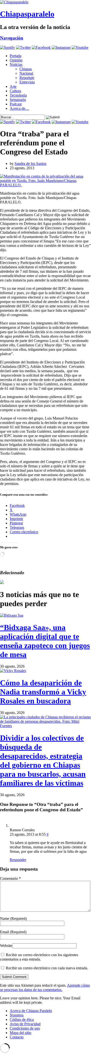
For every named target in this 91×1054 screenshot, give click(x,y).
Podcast (16, 104)
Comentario (10, 878)
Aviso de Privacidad (25, 1024)
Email (13, 932)
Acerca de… (19, 108)
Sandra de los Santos (30, 163)
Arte (13, 86)
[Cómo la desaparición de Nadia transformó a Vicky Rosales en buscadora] (13, 671)
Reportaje (26, 78)
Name (13, 918)
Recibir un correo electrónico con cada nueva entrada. (47, 968)
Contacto (17, 1037)
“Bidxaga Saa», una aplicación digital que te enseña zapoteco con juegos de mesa (45, 641)
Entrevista (27, 82)
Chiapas (25, 69)
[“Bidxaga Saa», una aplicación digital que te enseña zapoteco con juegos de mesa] (11, 615)
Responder (18, 860)
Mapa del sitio (20, 1033)
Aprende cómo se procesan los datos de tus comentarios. (45, 987)
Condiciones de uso (25, 1028)
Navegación (11, 37)
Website (6, 946)
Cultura (15, 91)
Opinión (16, 60)
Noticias (16, 64)
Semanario (18, 100)
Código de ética (22, 1019)
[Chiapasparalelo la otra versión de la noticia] (45, 2)
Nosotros (17, 1015)
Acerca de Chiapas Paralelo (31, 1011)
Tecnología (18, 95)
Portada (15, 56)
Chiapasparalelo (27, 14)
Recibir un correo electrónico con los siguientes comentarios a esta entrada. (39, 957)
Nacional (26, 73)
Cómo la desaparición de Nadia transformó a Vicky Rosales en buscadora (43, 691)
